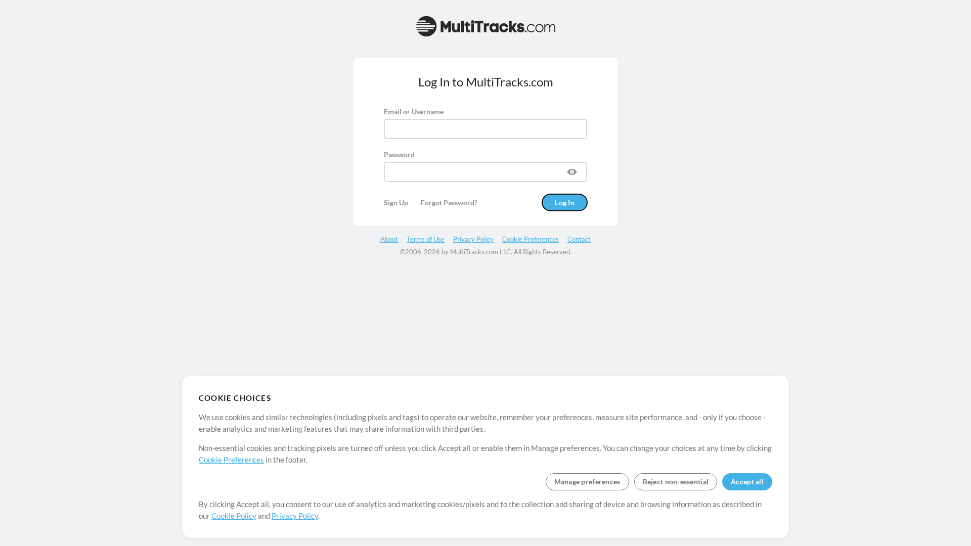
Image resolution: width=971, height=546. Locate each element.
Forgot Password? (449, 202)
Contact (579, 239)
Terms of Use (426, 239)
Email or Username (414, 111)
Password (399, 154)
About (389, 239)
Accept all (747, 481)
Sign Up (396, 202)
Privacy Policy (295, 515)
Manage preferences (587, 481)
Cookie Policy (233, 515)
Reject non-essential (676, 481)
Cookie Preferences (231, 459)
